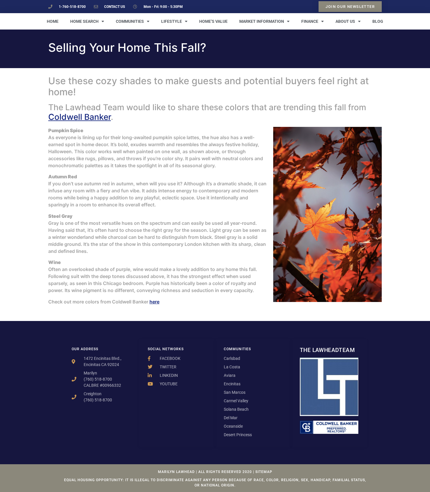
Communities (130, 21)
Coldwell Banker (79, 117)
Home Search (84, 21)
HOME (53, 21)
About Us (345, 21)
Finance (309, 21)
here (154, 302)
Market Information (261, 21)
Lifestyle (171, 21)
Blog (377, 21)
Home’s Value (213, 21)
